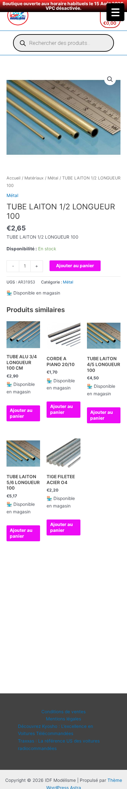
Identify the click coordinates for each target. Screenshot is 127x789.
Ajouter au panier (75, 265)
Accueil (14, 178)
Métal (53, 178)
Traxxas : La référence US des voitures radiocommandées (59, 744)
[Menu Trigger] (115, 12)
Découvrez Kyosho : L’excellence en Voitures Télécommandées (55, 730)
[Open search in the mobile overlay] (63, 43)
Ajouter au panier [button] (21, 413)
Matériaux (34, 178)
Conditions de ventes (63, 711)
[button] (110, 79)
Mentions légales (63, 718)
